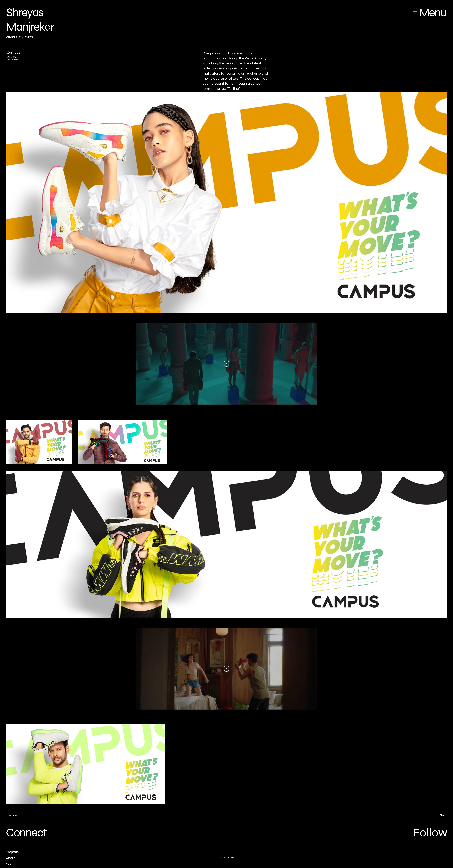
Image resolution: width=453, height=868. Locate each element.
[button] (415, 11)
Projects (12, 852)
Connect (26, 832)
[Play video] (226, 364)
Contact (12, 864)
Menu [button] (432, 12)
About (10, 858)
